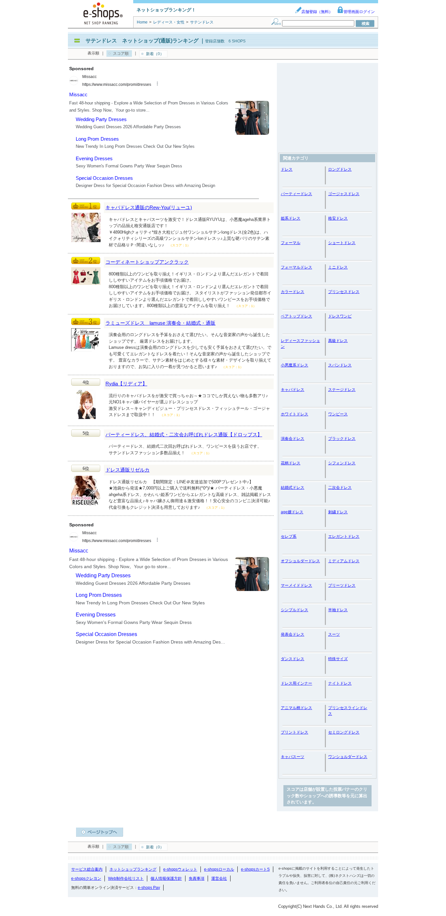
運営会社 (219, 878)
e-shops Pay (149, 887)
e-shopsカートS (255, 869)
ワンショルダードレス (347, 756)
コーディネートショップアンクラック (147, 262)
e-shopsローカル (219, 869)
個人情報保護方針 (166, 878)
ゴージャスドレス (343, 194)
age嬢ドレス (292, 512)
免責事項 (196, 878)
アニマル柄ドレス (296, 708)
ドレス (287, 169)
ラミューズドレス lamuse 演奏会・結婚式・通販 (160, 323)
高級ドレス (338, 340)
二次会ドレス (340, 487)
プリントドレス (294, 732)
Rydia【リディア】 (126, 383)
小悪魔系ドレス (294, 365)
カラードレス (292, 291)
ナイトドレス (340, 683)
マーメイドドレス (296, 585)
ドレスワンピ (340, 316)
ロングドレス (340, 169)
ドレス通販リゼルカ (127, 470)
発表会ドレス (292, 634)
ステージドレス (342, 389)
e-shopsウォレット (180, 869)
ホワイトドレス (294, 414)
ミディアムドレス (343, 561)
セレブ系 (288, 536)
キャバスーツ (292, 756)
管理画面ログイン (359, 11)
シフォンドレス (342, 463)
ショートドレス (342, 243)
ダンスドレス (292, 659)
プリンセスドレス (343, 291)
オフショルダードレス (300, 561)
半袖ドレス (338, 610)
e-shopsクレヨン (86, 878)
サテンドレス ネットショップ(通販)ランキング (142, 40)
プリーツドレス (342, 585)
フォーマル (290, 243)
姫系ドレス (290, 218)
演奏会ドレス (292, 438)
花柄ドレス (290, 463)
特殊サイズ (338, 659)
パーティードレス (296, 194)
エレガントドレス (343, 536)
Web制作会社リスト (126, 878)
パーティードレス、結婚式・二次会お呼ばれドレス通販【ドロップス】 (183, 434)
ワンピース (338, 414)
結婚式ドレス (292, 487)
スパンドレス (340, 365)
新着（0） (155, 54)
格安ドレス (338, 218)
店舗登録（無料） (317, 11)
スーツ (334, 634)
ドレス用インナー (296, 683)
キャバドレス (292, 389)
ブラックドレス (342, 438)
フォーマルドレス (296, 267)
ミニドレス (338, 267)
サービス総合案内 (87, 869)
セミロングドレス (343, 732)
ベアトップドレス (296, 316)
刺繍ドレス (338, 512)
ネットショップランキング (132, 869)
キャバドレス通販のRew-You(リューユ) (148, 207)
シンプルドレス (294, 610)
